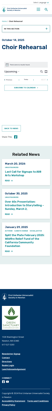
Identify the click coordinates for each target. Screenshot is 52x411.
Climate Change (21, 231)
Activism (8, 231)
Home (4, 21)
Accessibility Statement (13, 401)
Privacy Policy (8, 405)
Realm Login (8, 365)
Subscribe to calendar (25, 88)
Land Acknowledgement (14, 369)
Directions (7, 361)
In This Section (11, 28)
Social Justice (36, 231)
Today (26, 79)
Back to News (11, 128)
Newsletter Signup (11, 353)
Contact (6, 357)
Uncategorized (12, 167)
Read (10, 180)
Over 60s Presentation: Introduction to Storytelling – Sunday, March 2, (24, 205)
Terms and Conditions (38, 401)
